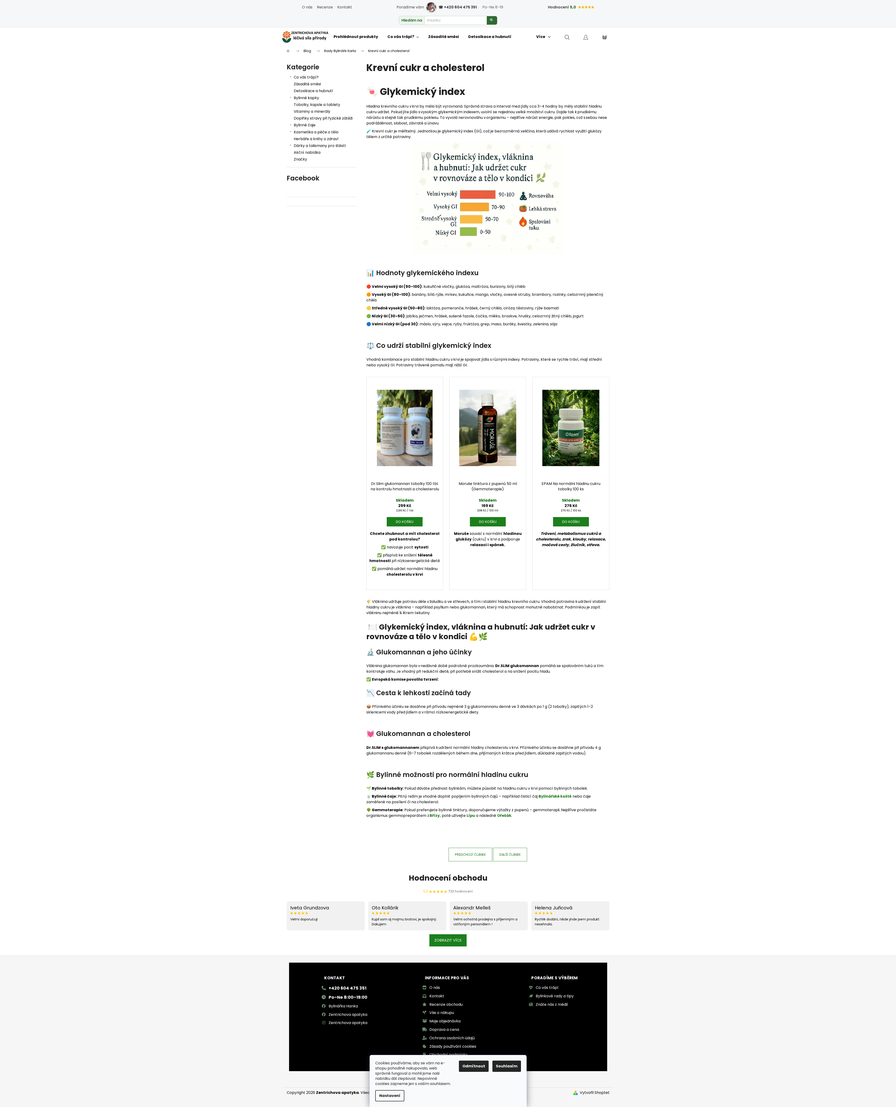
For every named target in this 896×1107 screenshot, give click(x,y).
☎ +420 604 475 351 (458, 7)
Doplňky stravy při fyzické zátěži (323, 118)
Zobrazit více (448, 940)
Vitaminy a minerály (312, 111)
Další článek (510, 854)
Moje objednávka (445, 1021)
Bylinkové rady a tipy (555, 996)
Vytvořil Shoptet (595, 1092)
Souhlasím (506, 1066)
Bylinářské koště (555, 796)
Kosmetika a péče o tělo (316, 132)
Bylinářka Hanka (343, 1006)
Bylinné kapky (306, 98)
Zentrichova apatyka (348, 1014)
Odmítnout (473, 1066)
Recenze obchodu (446, 1004)
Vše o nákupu (441, 1012)
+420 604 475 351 (347, 988)
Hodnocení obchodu (448, 878)
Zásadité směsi (307, 84)
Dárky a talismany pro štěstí (320, 145)
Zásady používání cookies (452, 1046)
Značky (300, 159)
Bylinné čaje (305, 125)
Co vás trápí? (306, 77)
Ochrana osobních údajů (452, 1038)
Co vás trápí (547, 987)
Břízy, (435, 815)
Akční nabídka (307, 152)
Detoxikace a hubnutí (313, 91)
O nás (307, 7)
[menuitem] (356, 36)
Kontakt (344, 7)
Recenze (325, 7)
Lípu (471, 815)
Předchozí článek (470, 854)
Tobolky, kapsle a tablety (317, 104)
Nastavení (389, 1095)
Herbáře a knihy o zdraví (316, 139)
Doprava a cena (444, 1029)
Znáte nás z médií (552, 1004)
